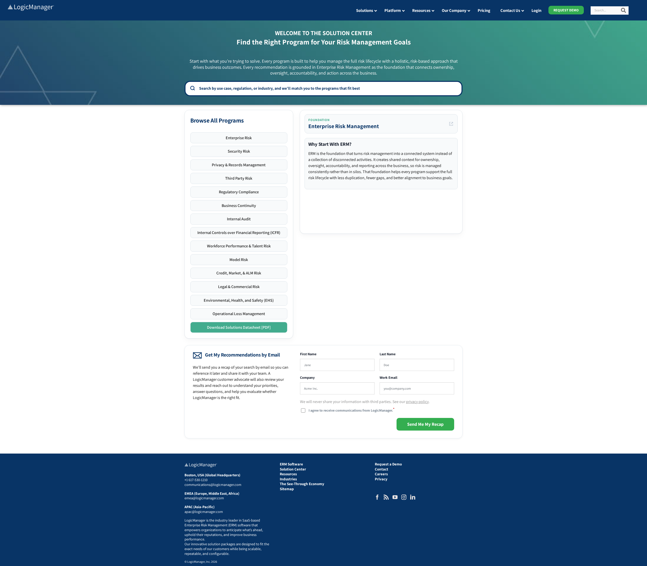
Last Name (388, 354)
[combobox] (327, 88)
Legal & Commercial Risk (239, 286)
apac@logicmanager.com (203, 511)
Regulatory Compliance (239, 192)
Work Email (388, 377)
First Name (308, 354)
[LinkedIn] (412, 497)
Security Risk (239, 151)
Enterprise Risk (239, 137)
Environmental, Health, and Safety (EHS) (239, 300)
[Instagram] (403, 497)
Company (307, 377)
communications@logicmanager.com (212, 484)
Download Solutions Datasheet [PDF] (239, 327)
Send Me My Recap (425, 424)
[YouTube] (395, 497)
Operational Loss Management (239, 313)
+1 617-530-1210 (195, 479)
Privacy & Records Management (239, 165)
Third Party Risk (238, 178)
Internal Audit (239, 219)
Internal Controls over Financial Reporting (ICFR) (238, 232)
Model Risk (238, 259)
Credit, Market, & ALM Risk (238, 273)
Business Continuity (239, 205)
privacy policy (417, 401)
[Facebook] (377, 497)
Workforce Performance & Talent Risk (239, 246)
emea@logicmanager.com (204, 498)
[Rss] (386, 497)
